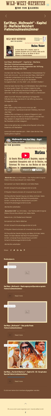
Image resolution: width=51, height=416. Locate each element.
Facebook (10, 121)
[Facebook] (25, 412)
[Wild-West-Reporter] (25, 5)
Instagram (23, 121)
